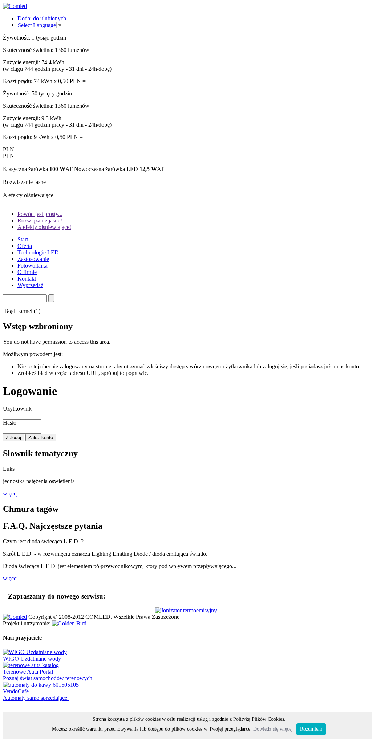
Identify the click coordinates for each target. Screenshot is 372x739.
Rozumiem (311, 729)
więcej (10, 493)
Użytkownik (17, 408)
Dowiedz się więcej (273, 729)
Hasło (9, 423)
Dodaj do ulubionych (41, 18)
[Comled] (15, 6)
